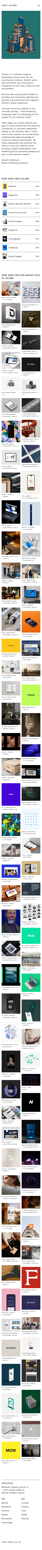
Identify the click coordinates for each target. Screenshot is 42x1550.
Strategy (32, 353)
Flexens (4, 987)
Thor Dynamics (26, 329)
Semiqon (24, 1166)
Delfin (4, 325)
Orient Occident (7, 958)
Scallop (4, 1169)
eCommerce (16, 372)
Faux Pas (24, 1290)
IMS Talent (5, 1312)
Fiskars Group (26, 464)
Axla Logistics (26, 945)
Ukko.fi (4, 297)
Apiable (24, 1190)
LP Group (4, 346)
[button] (38, 5)
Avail (3, 1282)
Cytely (24, 373)
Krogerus (5, 444)
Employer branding (18, 603)
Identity (26, 307)
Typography (26, 899)
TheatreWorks (26, 1353)
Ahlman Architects (8, 1333)
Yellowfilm (5, 726)
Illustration (27, 560)
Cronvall (4, 370)
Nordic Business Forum (29, 634)
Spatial (36, 1147)
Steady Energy (6, 1196)
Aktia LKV (4, 675)
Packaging (6, 779)
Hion (3, 807)
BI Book (24, 1023)
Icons (34, 833)
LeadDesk (24, 758)
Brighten (4, 903)
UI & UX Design (7, 299)
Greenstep (25, 802)
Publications (27, 466)
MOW (3, 1460)
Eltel (23, 678)
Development (7, 348)
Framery (4, 494)
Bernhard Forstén (7, 879)
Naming (5, 809)
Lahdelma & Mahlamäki (28, 657)
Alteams (4, 1121)
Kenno (3, 1436)
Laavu (3, 556)
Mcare (23, 707)
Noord (24, 1087)
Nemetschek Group (7, 1044)
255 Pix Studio (26, 304)
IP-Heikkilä (25, 1210)
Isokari (24, 1458)
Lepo (23, 439)
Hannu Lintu (5, 1074)
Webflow (14, 348)
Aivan (3, 632)
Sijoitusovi (5, 1226)
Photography (27, 416)
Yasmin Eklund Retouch (29, 780)
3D (4, 394)
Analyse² (24, 527)
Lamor (3, 525)
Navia (3, 1142)
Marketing (6, 860)
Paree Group (25, 1046)
